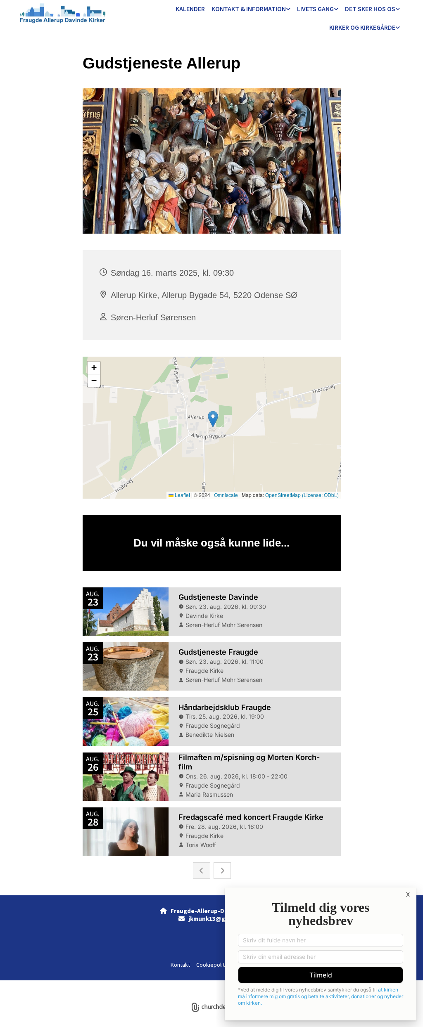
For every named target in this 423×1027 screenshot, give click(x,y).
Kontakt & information (249, 9)
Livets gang (315, 9)
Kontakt (180, 964)
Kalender (190, 9)
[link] (251, 9)
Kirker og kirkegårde (362, 27)
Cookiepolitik (212, 964)
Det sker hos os (370, 9)
